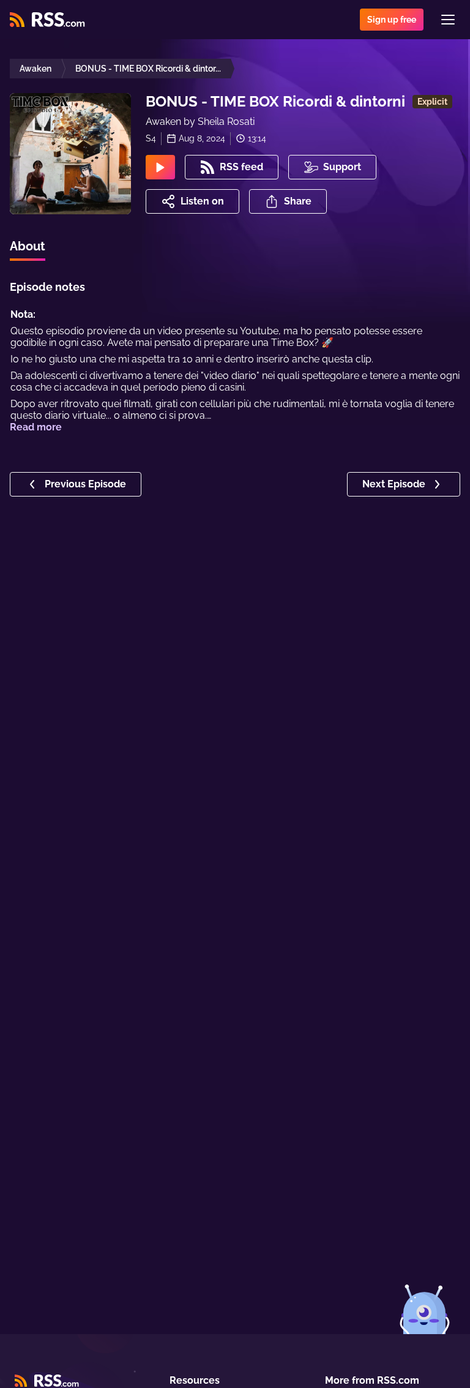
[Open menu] (448, 19)
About (27, 246)
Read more (36, 427)
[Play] (160, 167)
